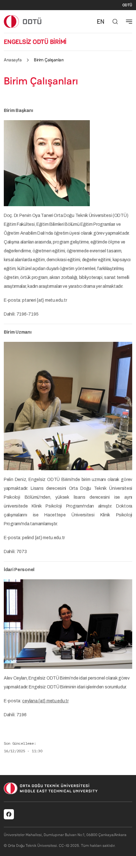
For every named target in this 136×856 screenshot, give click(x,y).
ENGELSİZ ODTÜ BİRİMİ (35, 42)
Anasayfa (13, 60)
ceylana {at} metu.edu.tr (45, 701)
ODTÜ (127, 5)
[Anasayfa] (23, 21)
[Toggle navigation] (129, 21)
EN (100, 21)
